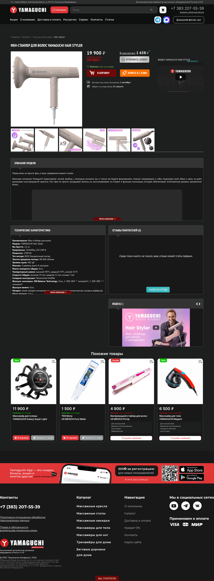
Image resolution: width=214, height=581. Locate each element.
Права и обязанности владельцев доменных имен (18, 529)
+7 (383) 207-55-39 (20, 506)
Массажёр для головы (25, 416)
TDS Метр (67, 416)
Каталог (130, 513)
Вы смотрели (107, 578)
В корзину (23, 437)
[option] (156, 328)
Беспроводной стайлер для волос (128, 416)
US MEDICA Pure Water (74, 419)
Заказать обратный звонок (192, 12)
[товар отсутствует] (162, 9)
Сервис (83, 19)
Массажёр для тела (170, 416)
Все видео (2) (192, 61)
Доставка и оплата (49, 19)
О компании (27, 19)
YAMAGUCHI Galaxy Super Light (30, 419)
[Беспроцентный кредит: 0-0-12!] (149, 51)
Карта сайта (132, 542)
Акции (14, 19)
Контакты (97, 19)
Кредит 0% (132, 528)
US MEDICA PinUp (120, 419)
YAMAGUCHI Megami (170, 419)
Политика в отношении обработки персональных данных (22, 519)
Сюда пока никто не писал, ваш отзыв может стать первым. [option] (156, 255)
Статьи (109, 19)
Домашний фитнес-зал (188, 19)
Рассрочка (69, 19)
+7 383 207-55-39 (187, 8)
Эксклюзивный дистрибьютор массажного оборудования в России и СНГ (169, 2)
